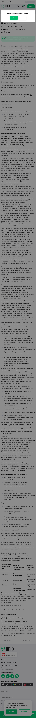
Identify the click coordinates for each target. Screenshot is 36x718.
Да (14, 18)
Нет (22, 18)
